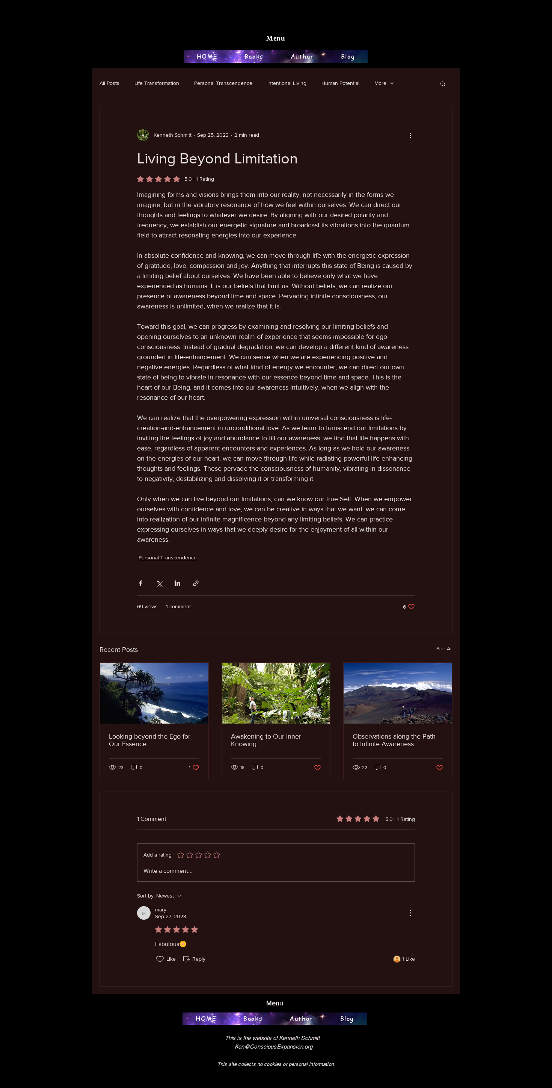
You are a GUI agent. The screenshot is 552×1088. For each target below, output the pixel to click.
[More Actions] (410, 912)
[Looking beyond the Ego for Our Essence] (154, 693)
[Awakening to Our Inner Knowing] (276, 693)
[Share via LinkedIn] (177, 583)
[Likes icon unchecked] (160, 959)
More (380, 83)
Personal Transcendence (223, 83)
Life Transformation (156, 83)
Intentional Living (286, 83)
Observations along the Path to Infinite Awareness (394, 740)
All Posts (109, 83)
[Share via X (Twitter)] (159, 583)
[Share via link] (195, 583)
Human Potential (340, 83)
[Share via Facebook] (140, 583)
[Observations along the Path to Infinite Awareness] (398, 693)
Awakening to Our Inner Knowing (266, 740)
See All (444, 648)
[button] (442, 83)
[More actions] (410, 134)
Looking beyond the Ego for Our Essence (149, 740)
